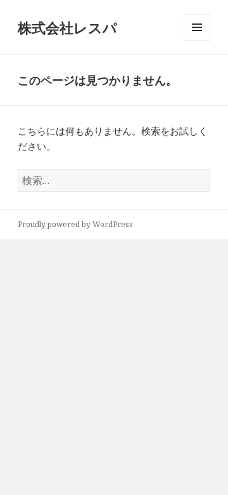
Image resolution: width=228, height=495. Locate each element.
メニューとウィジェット (197, 40)
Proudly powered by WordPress (75, 224)
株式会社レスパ (67, 27)
